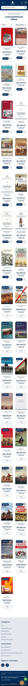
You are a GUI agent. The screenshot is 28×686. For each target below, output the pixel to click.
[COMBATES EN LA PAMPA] (10, 94)
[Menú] (2, 3)
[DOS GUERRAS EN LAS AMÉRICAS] (24, 57)
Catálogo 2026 (5, 631)
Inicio (4, 12)
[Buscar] (25, 7)
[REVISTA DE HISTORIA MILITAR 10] (10, 205)
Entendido (24, 684)
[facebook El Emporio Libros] (7, 665)
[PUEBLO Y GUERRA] (24, 204)
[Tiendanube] (5, 680)
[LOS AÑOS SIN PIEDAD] (10, 58)
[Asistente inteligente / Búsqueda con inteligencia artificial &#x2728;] (22, 683)
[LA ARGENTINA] (10, 277)
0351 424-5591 (6, 650)
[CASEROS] (24, 167)
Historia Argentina (18, 12)
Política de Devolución (7, 639)
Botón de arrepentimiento (11, 677)
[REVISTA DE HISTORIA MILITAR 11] (24, 132)
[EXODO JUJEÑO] (10, 167)
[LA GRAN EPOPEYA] (24, 279)
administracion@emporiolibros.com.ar (13, 653)
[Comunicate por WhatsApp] (25, 679)
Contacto (3, 636)
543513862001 (7, 647)
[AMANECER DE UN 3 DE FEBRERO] (10, 242)
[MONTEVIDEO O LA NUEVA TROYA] (10, 131)
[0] (25, 3)
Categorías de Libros (6, 628)
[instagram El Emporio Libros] (2, 665)
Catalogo (10, 12)
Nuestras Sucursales (6, 634)
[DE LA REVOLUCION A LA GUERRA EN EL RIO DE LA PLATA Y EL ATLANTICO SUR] (24, 89)
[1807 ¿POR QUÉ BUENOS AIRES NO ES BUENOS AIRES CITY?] (24, 242)
